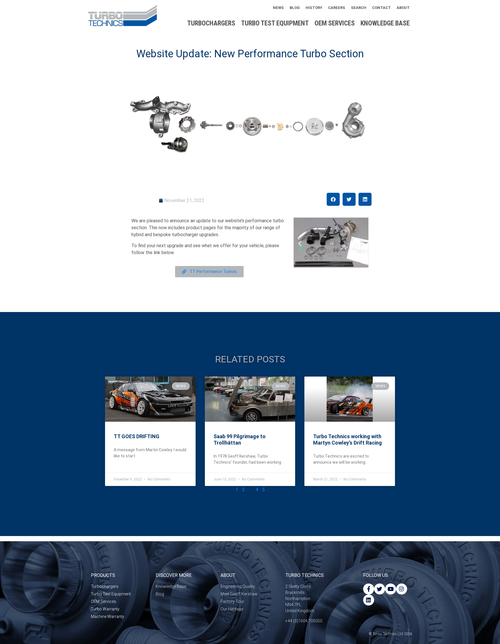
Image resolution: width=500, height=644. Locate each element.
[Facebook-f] (368, 589)
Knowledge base (385, 23)
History (314, 7)
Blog (295, 7)
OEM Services (335, 23)
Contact (381, 7)
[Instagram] (401, 589)
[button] (333, 199)
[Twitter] (379, 589)
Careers (336, 7)
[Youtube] (390, 589)
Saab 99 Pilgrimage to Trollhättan (240, 439)
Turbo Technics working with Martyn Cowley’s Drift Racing (347, 439)
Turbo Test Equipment (275, 23)
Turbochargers (211, 23)
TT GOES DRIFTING (136, 436)
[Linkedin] (368, 600)
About (403, 7)
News (278, 7)
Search (358, 7)
